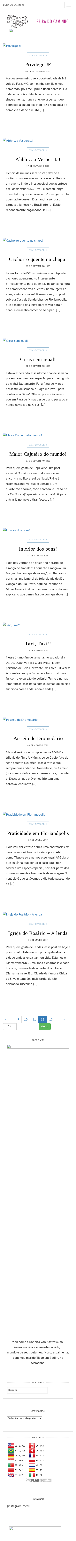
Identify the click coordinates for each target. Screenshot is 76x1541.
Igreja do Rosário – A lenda (38, 933)
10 (25, 1019)
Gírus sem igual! (38, 359)
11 (34, 1019)
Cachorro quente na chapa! (38, 259)
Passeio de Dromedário (38, 738)
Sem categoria (38, 55)
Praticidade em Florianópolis (38, 833)
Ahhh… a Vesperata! (37, 159)
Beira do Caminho (13, 5)
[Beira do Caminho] (38, 28)
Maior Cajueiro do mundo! (38, 454)
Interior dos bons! (38, 549)
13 (51, 1019)
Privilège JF (38, 64)
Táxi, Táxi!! (38, 644)
